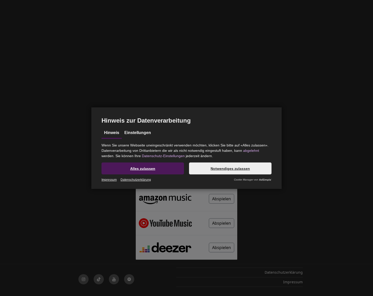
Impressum (109, 180)
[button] (142, 168)
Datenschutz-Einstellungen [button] (163, 156)
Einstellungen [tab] (137, 132)
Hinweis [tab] (111, 132)
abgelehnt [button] (251, 151)
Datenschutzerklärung (136, 180)
